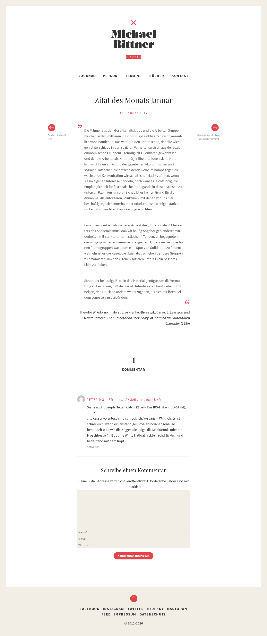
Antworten (93, 446)
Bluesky (155, 609)
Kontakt (180, 75)
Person (110, 75)
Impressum (125, 614)
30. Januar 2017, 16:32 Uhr (140, 399)
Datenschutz (153, 614)
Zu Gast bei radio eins (57, 137)
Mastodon (177, 609)
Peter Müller (100, 399)
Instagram (113, 609)
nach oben (133, 598)
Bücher (156, 75)
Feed (106, 614)
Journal (87, 75)
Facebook (89, 609)
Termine (133, 75)
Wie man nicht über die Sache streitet (208, 137)
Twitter (135, 609)
